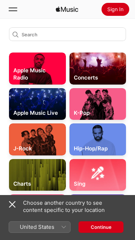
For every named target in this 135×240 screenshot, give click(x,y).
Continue (101, 227)
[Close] (12, 204)
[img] (67, 9)
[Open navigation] (13, 9)
